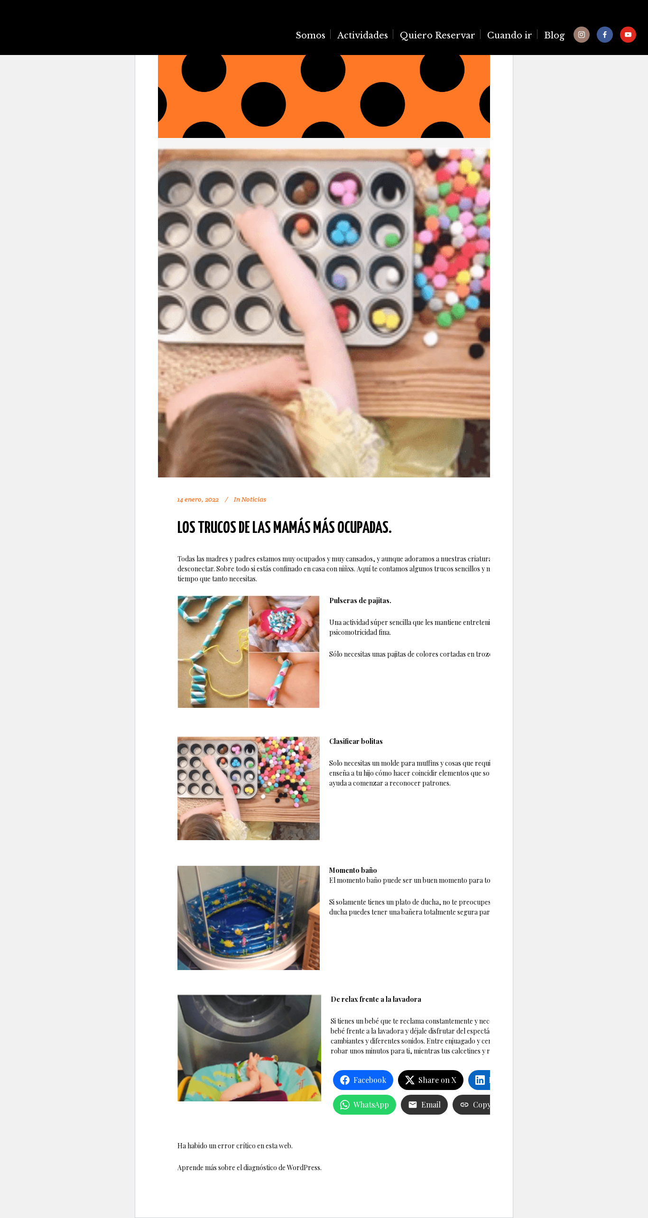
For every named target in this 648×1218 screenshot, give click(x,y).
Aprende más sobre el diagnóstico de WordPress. (249, 1167)
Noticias (253, 499)
